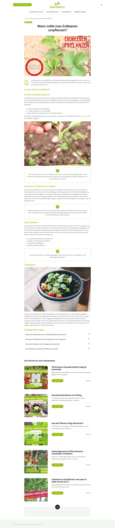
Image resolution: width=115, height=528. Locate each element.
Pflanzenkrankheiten (32, 386)
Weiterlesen (57, 380)
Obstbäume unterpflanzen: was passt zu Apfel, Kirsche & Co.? (69, 480)
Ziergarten (38, 415)
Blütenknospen (83, 116)
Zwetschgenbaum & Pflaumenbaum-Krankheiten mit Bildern (67, 452)
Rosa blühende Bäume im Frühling (67, 395)
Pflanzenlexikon (52, 12)
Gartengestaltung (36, 12)
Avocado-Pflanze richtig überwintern (67, 423)
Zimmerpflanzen (80, 12)
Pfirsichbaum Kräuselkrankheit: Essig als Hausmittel (69, 368)
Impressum (39, 524)
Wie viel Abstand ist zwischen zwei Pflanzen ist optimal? (42, 349)
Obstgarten (28, 22)
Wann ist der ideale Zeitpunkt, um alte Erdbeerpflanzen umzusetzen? (46, 334)
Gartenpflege (66, 12)
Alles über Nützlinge (23, 4)
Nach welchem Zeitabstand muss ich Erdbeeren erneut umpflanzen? (46, 339)
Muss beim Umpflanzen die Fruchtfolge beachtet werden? (42, 344)
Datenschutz (31, 524)
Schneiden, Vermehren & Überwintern (33, 442)
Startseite (26, 18)
